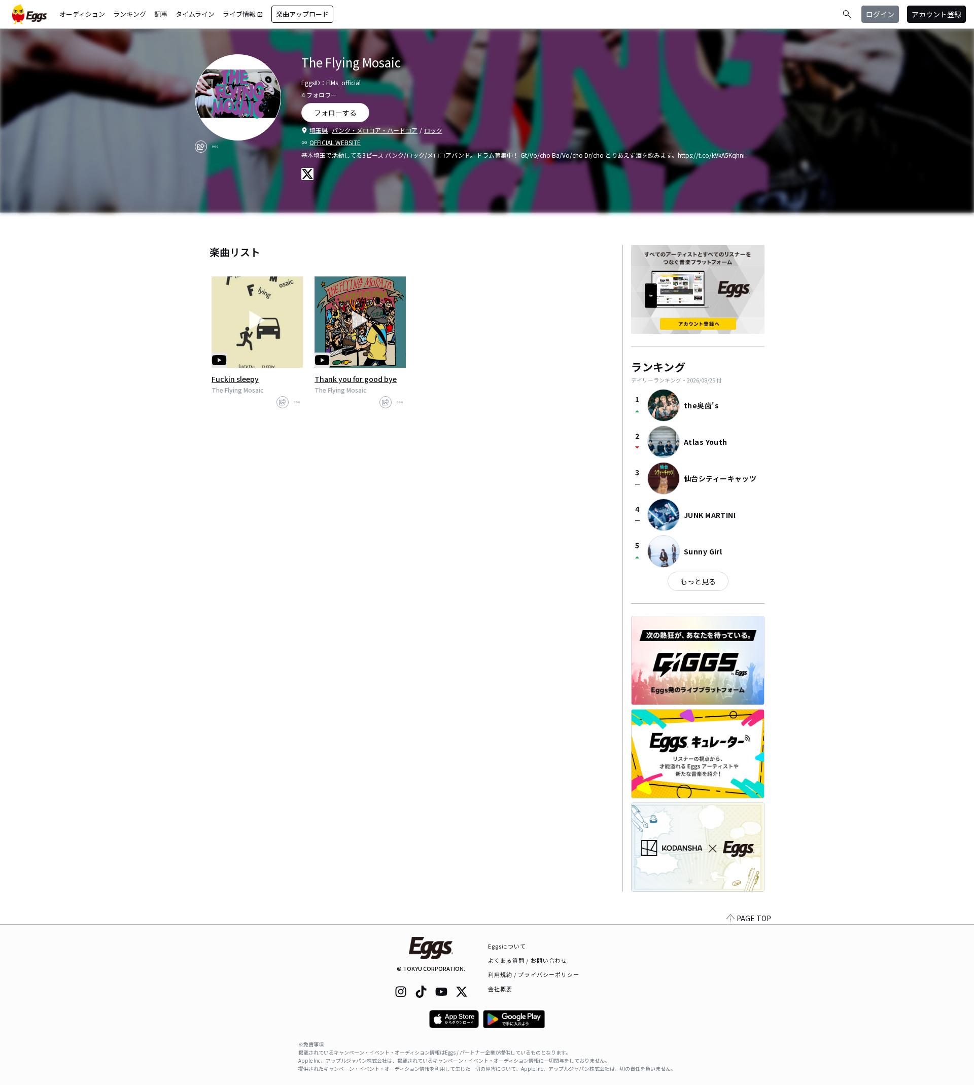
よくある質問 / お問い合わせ (528, 960)
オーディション (82, 14)
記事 (160, 14)
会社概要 (500, 989)
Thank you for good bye (356, 379)
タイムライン (195, 14)
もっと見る (698, 581)
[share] (201, 147)
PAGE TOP (754, 918)
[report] (215, 147)
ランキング (129, 14)
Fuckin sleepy (235, 379)
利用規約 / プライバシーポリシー (534, 974)
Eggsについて (507, 946)
